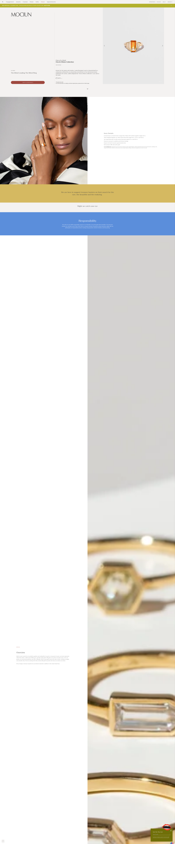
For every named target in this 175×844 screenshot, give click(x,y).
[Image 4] (161, 81)
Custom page (86, 83)
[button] (2, 1)
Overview (20, 652)
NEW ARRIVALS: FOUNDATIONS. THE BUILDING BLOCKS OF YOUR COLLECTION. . (26, 5)
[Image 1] (159, 81)
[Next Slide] (162, 45)
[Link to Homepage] (28, 14)
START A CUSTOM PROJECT (27, 82)
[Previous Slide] (104, 45)
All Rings (13, 70)
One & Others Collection (65, 62)
